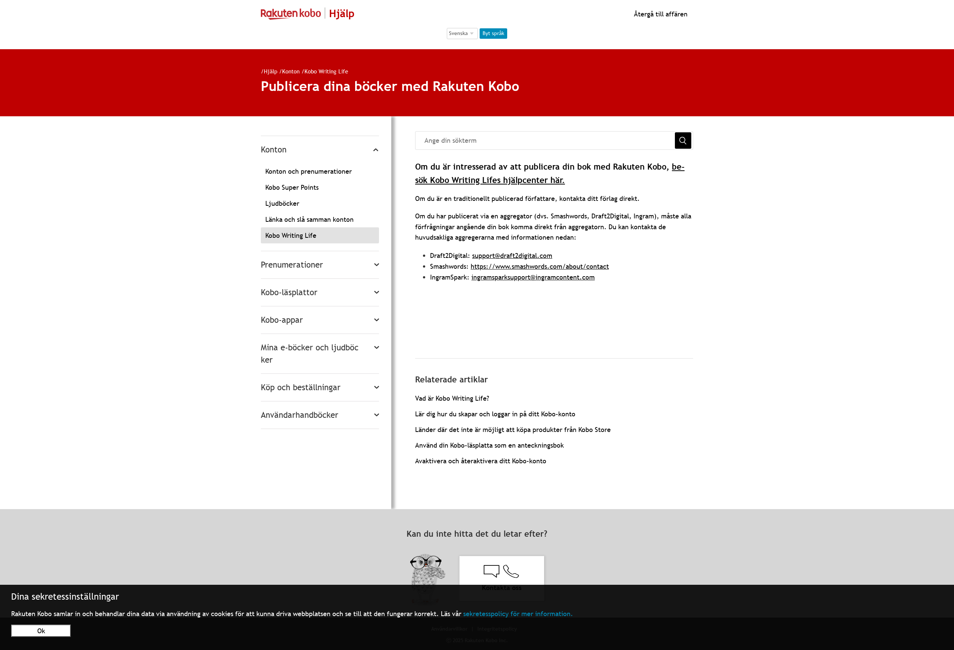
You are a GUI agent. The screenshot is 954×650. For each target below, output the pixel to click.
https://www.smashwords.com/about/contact (540, 266)
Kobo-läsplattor (289, 292)
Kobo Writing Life (326, 71)
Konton (291, 71)
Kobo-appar (282, 320)
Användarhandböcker (299, 415)
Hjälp (270, 71)
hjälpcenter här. (534, 180)
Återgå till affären (660, 14)
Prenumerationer (292, 265)
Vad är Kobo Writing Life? (452, 398)
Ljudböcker (282, 203)
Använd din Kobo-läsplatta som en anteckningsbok (489, 445)
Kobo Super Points (292, 187)
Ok (41, 631)
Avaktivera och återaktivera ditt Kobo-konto (480, 461)
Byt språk (493, 33)
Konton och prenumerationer (308, 171)
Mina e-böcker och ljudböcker (309, 354)
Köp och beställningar (301, 387)
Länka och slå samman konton (309, 219)
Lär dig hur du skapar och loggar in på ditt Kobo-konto (495, 414)
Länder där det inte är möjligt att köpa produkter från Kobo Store (513, 429)
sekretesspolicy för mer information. (518, 613)
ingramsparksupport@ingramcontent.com (533, 277)
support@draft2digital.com (512, 255)
